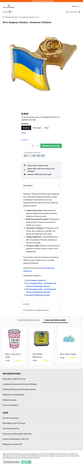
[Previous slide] (4, 64)
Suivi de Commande (10, 418)
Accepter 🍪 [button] (26, 462)
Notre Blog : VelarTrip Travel (14, 379)
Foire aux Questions (10, 405)
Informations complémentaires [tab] (36, 310)
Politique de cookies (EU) (12, 444)
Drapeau (26, 128)
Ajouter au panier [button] (65, 362)
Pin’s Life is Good (68, 354)
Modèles (24, 124)
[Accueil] (3, 17)
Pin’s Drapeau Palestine (35, 280)
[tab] (28, 320)
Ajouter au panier (51, 146)
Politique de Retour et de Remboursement (19, 389)
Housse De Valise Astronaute (38, 295)
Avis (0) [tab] (26, 304)
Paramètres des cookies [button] (11, 462)
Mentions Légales (9, 400)
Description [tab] (28, 185)
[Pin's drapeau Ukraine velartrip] (41, 65)
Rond (46, 128)
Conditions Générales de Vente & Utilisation (20, 384)
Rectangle (37, 128)
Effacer (23, 133)
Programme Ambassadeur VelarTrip (17, 434)
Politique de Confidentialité (13, 394)
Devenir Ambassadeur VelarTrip (15, 439)
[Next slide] (78, 64)
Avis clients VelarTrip (11, 428)
